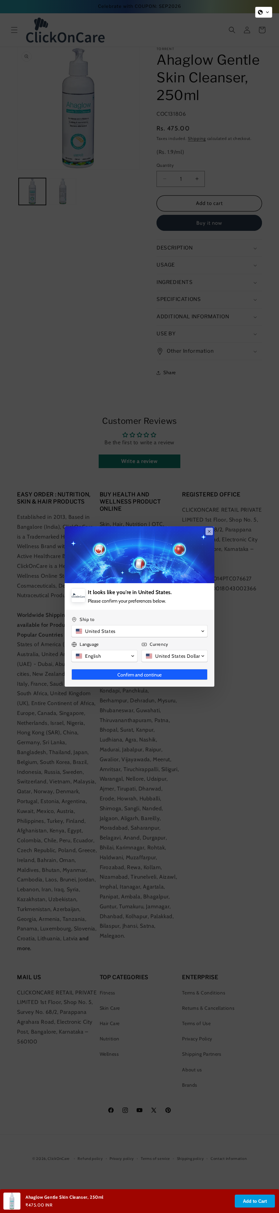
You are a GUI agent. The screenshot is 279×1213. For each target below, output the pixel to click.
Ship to (87, 619)
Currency (159, 644)
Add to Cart (255, 1201)
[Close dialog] (209, 531)
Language (89, 644)
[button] (263, 12)
